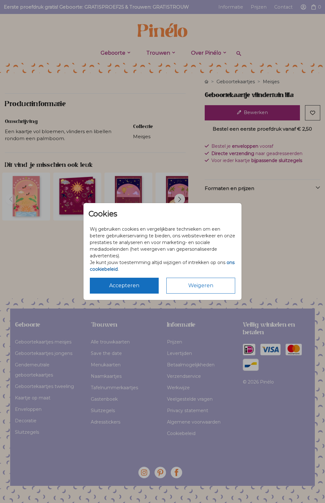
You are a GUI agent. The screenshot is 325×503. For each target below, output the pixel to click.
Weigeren (200, 285)
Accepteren (124, 285)
